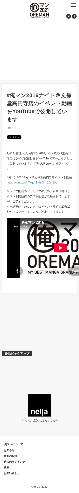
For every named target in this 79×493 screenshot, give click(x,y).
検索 (6, 467)
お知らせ (9, 450)
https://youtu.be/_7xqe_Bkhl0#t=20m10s (32, 182)
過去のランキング (14, 461)
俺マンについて (13, 444)
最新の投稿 (10, 455)
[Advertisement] (39, 49)
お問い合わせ (12, 473)
